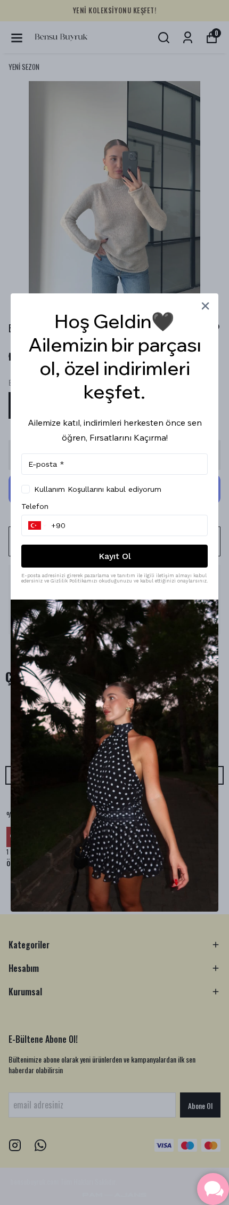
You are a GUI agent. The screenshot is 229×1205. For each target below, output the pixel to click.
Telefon (34, 506)
